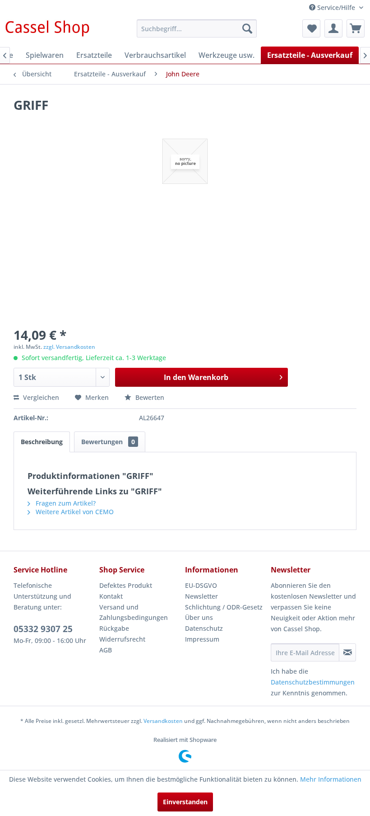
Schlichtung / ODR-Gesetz (224, 607)
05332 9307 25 (43, 629)
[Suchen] (247, 28)
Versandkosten (163, 721)
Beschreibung (42, 441)
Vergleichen (40, 397)
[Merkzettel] (311, 28)
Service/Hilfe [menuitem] (336, 7)
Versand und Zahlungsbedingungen (133, 612)
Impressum (202, 639)
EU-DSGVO (201, 585)
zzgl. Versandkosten (69, 347)
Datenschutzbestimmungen (313, 682)
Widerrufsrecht (122, 639)
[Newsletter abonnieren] (347, 652)
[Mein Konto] (333, 28)
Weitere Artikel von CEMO (74, 511)
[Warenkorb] (356, 28)
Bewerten (149, 397)
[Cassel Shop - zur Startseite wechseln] (47, 30)
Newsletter (201, 596)
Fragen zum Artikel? (65, 503)
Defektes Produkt (125, 585)
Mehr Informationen (330, 779)
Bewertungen (108, 441)
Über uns (199, 617)
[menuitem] (197, 28)
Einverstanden (185, 801)
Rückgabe (114, 628)
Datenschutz (204, 628)
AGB (105, 650)
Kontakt (111, 596)
